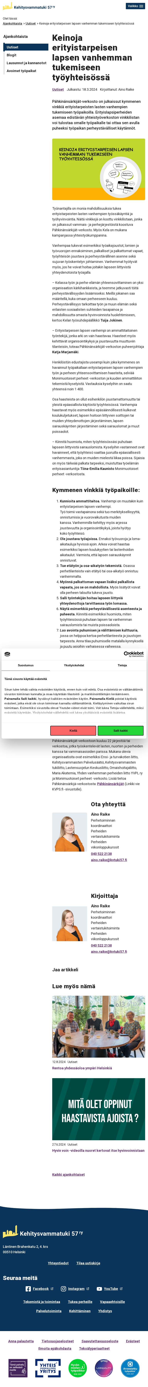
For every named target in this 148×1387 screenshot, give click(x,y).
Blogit (11, 55)
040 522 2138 (101, 854)
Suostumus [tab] (26, 665)
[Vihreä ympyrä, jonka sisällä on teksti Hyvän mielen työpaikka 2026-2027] (77, 1368)
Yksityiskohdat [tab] (74, 665)
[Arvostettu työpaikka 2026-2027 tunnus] (130, 1368)
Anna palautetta (21, 1341)
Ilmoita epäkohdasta (54, 1348)
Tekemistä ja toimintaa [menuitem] (41, 1302)
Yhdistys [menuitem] (105, 1311)
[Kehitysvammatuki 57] (29, 6)
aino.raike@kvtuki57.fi (109, 860)
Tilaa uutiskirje (88, 1263)
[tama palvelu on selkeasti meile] (18, 1368)
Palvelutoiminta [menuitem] (48, 1311)
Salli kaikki (121, 730)
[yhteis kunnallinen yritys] (48, 1368)
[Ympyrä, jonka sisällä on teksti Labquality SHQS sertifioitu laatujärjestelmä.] (104, 1368)
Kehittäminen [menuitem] (80, 1311)
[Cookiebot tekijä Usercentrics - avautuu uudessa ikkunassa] (127, 654)
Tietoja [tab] (122, 665)
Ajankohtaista (12, 23)
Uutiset (31, 23)
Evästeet (133, 1341)
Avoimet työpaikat (21, 71)
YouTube (111, 1289)
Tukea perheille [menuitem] (80, 1302)
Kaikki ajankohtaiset (68, 1175)
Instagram (76, 1289)
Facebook (41, 1289)
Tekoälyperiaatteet (94, 1348)
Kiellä (73, 730)
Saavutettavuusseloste (100, 1341)
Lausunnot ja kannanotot (26, 63)
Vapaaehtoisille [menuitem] (112, 1302)
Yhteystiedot (58, 1263)
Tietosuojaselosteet (57, 1341)
